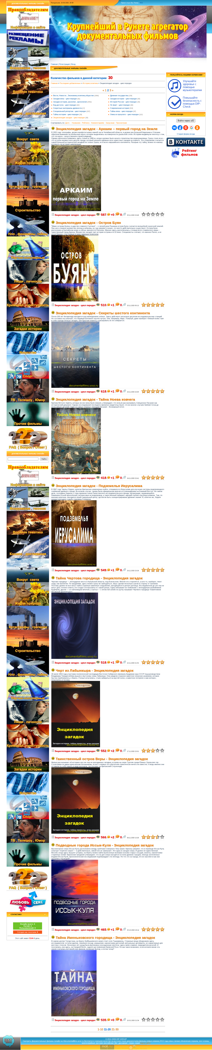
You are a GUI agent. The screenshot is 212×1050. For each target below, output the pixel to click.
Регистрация (64, 64)
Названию (76, 123)
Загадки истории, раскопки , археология (70, 102)
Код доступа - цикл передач (64, 105)
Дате (67, 123)
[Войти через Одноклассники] (197, 127)
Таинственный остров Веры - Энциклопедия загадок (102, 759)
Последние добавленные (70, 83)
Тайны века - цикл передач (121, 111)
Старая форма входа (186, 134)
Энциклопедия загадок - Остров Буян (88, 223)
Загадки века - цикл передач (65, 99)
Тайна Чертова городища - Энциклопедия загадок (99, 578)
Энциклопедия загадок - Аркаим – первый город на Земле (107, 129)
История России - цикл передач (123, 102)
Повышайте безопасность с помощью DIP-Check (192, 102)
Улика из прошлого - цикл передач (124, 114)
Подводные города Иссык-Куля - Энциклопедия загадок (105, 845)
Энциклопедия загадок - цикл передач (69, 118)
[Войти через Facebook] (180, 127)
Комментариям (97, 123)
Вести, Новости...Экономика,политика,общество (73, 95)
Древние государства (119, 95)
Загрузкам (110, 123)
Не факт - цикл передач (120, 105)
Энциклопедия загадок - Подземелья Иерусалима (99, 486)
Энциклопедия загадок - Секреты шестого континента (103, 313)
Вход (73, 64)
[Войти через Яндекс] (185, 127)
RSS (141, 3)
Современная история (119, 108)
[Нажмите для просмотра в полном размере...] (76, 210)
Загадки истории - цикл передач (123, 99)
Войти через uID (186, 120)
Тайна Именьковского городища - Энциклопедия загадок (105, 938)
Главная (54, 64)
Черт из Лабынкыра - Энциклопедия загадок (94, 670)
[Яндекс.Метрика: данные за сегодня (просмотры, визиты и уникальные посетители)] (140, 1047)
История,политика (90, 83)
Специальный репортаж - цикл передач (69, 111)
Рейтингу (86, 123)
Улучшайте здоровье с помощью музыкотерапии (192, 86)
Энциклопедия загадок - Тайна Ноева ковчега (95, 399)
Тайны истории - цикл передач (66, 114)
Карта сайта (145, 1043)
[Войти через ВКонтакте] (174, 127)
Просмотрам (121, 123)
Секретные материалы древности (67, 108)
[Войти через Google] (191, 127)
